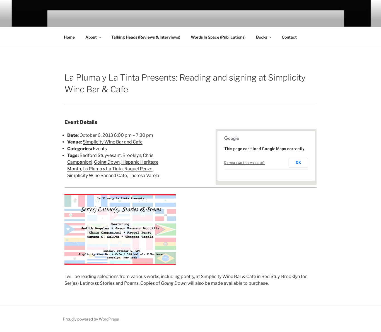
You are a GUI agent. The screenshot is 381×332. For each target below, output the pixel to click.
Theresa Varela (144, 175)
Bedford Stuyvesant (100, 155)
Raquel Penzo (138, 168)
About (91, 37)
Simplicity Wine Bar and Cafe (113, 142)
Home (69, 37)
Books (261, 37)
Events (100, 148)
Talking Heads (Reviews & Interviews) (145, 37)
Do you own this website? (244, 163)
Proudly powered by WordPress (91, 319)
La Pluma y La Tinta (103, 168)
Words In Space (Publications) (218, 37)
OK (298, 162)
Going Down (107, 162)
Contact (289, 37)
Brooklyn (131, 155)
